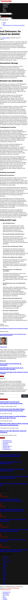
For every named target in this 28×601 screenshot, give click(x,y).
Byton (4, 571)
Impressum (9, 588)
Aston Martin (5, 6)
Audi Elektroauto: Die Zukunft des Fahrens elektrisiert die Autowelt (14, 328)
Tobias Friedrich (5, 37)
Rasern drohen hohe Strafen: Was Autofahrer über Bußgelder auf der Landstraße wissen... (13, 550)
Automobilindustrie (7, 561)
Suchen (2, 393)
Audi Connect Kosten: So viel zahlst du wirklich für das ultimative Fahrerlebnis (14, 477)
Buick (4, 569)
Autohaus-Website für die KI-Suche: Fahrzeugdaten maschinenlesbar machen (11, 402)
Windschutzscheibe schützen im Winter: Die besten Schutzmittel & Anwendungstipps (14, 424)
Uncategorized (7, 449)
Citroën (4, 575)
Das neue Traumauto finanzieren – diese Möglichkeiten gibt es (11, 462)
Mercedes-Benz (7, 446)
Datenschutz (16, 588)
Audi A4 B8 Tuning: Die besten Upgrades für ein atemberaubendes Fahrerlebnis (11, 368)
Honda (4, 584)
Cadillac (5, 572)
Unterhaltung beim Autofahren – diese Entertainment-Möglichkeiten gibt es (10, 455)
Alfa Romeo (5, 5)
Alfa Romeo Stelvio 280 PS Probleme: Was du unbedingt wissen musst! (12, 470)
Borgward (5, 565)
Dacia (4, 577)
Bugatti (5, 568)
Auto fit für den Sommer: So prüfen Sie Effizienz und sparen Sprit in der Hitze (13, 417)
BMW (4, 564)
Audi (4, 8)
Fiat (4, 581)
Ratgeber (4, 11)
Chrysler (5, 574)
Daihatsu (5, 578)
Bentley (4, 9)
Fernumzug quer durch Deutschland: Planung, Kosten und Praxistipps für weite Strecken (12, 409)
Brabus (4, 567)
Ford (4, 582)
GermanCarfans (6, 4)
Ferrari (4, 579)
